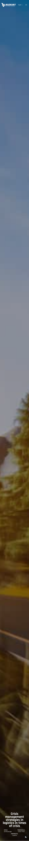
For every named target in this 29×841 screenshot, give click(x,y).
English (19, 4)
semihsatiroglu (8, 831)
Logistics (14, 835)
